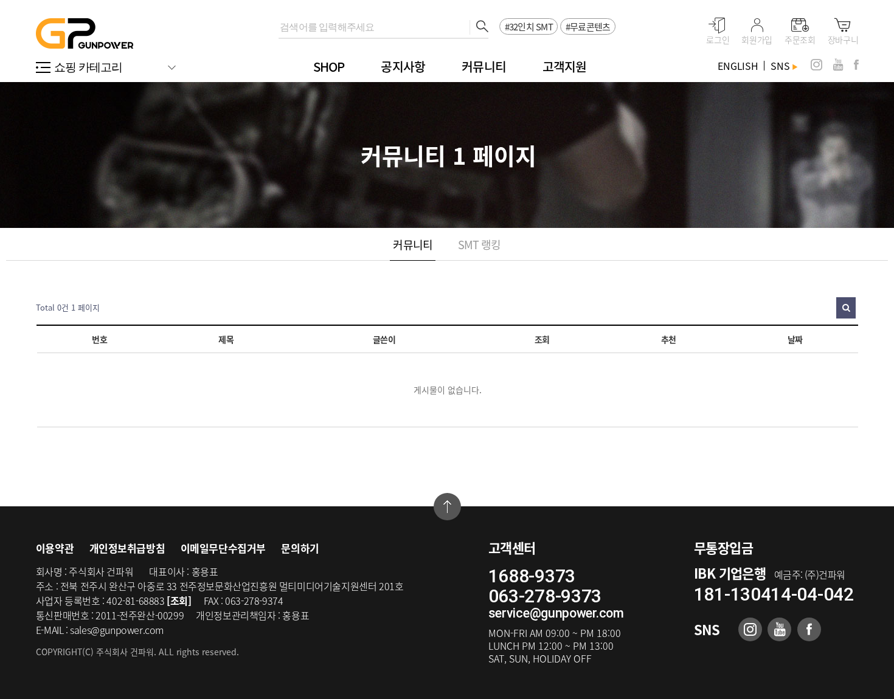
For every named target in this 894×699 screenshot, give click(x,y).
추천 (668, 339)
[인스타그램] (816, 65)
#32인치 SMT (529, 26)
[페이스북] (856, 65)
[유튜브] (838, 65)
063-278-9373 (544, 596)
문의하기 (300, 548)
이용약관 (55, 548)
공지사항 (403, 66)
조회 (542, 339)
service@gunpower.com (556, 613)
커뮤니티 (484, 66)
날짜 (795, 339)
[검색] (479, 27)
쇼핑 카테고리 (88, 67)
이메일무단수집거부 (223, 548)
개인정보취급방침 (127, 548)
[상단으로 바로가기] (447, 506)
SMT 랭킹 (479, 244)
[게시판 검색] (846, 308)
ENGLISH (738, 65)
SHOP (329, 66)
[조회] (179, 600)
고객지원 (564, 66)
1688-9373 (531, 576)
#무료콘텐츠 (588, 26)
